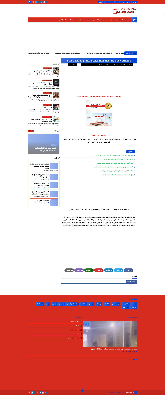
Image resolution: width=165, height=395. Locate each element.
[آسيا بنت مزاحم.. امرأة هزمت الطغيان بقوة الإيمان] (54, 185)
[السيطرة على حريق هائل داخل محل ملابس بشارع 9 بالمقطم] (54, 194)
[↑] (82, 390)
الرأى (90, 304)
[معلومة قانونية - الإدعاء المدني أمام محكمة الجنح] (56, 82)
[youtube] (33, 2)
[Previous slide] (32, 131)
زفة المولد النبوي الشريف (41, 200)
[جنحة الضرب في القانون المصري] (56, 70)
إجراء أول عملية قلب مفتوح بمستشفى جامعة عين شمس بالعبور (44, 149)
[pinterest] (37, 392)
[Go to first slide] (29, 131)
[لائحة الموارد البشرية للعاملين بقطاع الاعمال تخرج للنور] (56, 119)
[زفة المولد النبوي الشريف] (54, 202)
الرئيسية (134, 2)
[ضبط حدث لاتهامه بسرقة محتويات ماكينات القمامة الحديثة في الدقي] (54, 166)
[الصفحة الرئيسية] (134, 19)
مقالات (132, 308)
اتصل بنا (113, 2)
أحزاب (132, 304)
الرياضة (99, 20)
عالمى (105, 20)
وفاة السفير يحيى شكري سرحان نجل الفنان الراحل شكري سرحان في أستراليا (114, 155)
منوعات (124, 308)
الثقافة (98, 304)
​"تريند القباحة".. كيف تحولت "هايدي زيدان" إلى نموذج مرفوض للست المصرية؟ (40, 96)
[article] (43, 144)
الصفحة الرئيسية (107, 65)
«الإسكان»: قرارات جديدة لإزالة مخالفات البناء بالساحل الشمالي (117, 175)
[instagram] (44, 2)
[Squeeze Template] (135, 392)
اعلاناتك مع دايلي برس (104, 2)
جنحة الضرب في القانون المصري (43, 70)
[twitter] (36, 2)
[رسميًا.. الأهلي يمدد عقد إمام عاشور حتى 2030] (54, 177)
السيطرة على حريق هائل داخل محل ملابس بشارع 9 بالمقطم (46, 53)
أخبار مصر (117, 20)
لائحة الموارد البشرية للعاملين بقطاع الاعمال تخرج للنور (41, 120)
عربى (110, 20)
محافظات (38, 304)
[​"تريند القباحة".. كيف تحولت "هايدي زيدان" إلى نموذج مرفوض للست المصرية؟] (56, 95)
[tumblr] (38, 2)
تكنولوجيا (72, 20)
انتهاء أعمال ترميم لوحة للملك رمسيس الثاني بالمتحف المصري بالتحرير (115, 163)
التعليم (79, 20)
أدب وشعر (114, 304)
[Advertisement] (82, 39)
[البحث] (29, 2)
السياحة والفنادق (63, 20)
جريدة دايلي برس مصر (114, 392)
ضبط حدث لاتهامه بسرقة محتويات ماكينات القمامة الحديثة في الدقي (39, 166)
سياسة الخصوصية (121, 2)
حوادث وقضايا (91, 20)
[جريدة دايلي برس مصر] (124, 10)
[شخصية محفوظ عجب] (56, 107)
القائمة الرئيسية (126, 20)
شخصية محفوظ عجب (46, 107)
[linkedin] (41, 2)
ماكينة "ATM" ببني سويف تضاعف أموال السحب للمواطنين (118, 159)
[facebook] (47, 2)
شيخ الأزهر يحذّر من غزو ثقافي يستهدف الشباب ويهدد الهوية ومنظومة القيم (113, 167)
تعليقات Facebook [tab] (131, 281)
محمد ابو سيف (132, 351)
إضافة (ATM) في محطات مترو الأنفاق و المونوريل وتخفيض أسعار (117, 171)
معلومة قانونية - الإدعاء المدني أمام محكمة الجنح (41, 83)
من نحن (128, 2)
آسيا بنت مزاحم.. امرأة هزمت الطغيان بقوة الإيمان (79, 53)
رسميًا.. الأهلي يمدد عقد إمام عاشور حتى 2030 (109, 53)
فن (84, 20)
